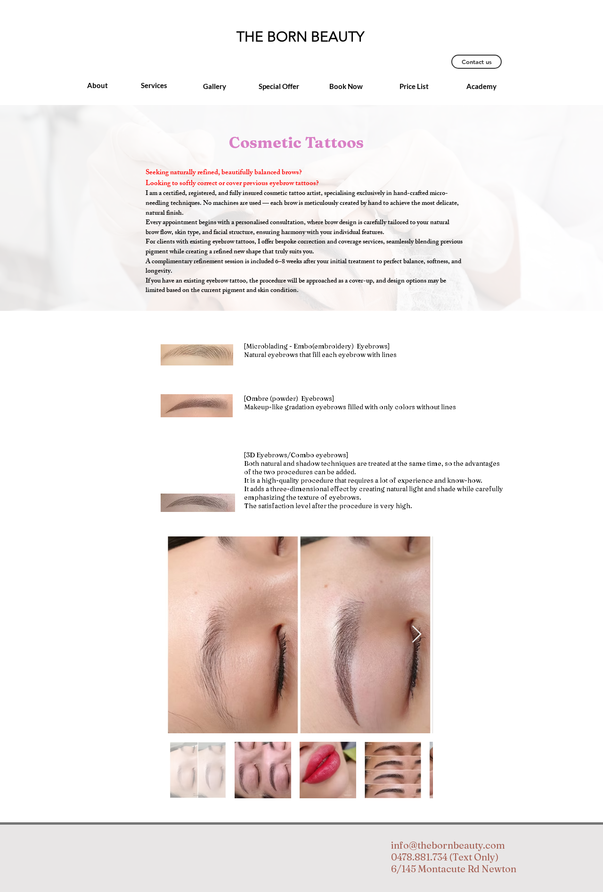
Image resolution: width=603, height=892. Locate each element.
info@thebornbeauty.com (448, 845)
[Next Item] (416, 634)
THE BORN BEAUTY (300, 36)
